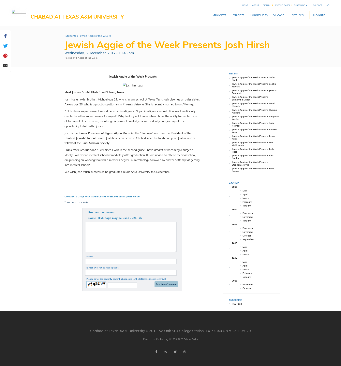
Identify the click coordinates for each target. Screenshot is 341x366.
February (247, 202)
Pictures (297, 15)
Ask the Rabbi (282, 5)
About (255, 5)
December (248, 213)
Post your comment (101, 212)
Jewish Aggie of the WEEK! (95, 35)
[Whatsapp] (166, 352)
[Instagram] (184, 352)
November (248, 217)
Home (245, 5)
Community (259, 15)
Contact (317, 5)
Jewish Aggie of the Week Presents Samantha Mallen (250, 98)
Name (89, 256)
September (248, 239)
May (245, 190)
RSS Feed (237, 303)
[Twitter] (175, 352)
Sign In (266, 5)
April (245, 194)
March (246, 198)
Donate (319, 15)
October (247, 235)
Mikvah (279, 15)
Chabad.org (162, 339)
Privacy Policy (191, 339)
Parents (238, 15)
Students (219, 15)
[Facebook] (156, 352)
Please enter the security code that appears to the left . (126, 279)
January (247, 205)
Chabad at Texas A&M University (77, 16)
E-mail (102, 267)
